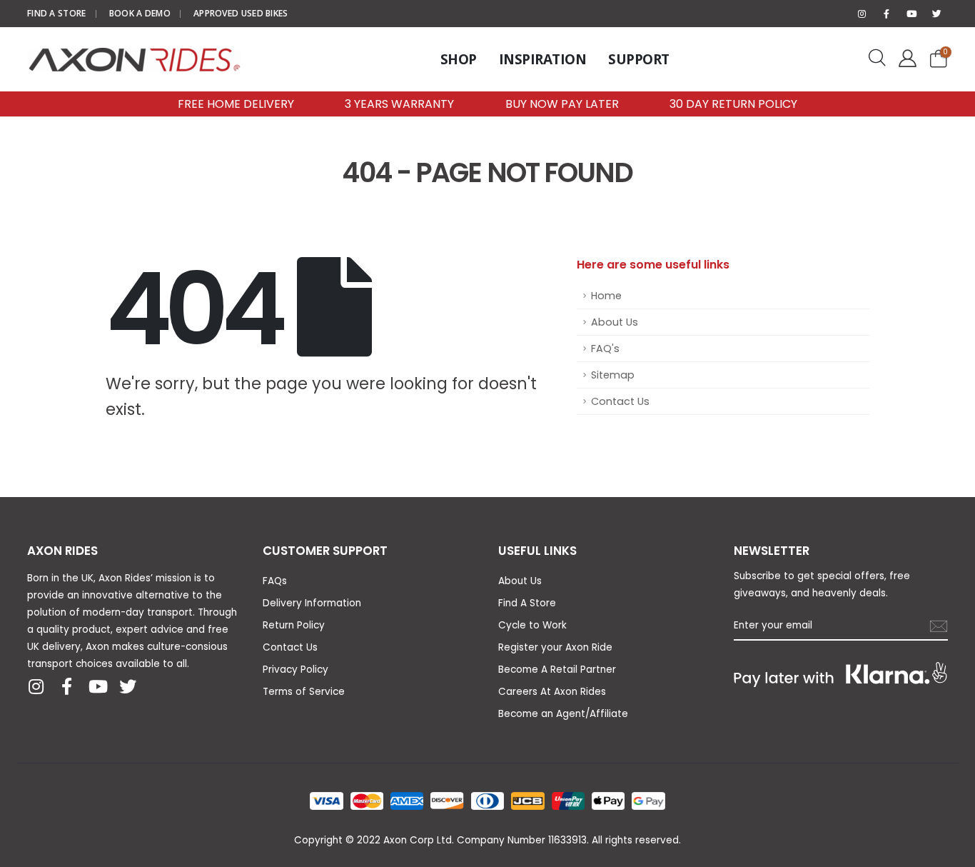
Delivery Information (312, 603)
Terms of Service (304, 691)
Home (606, 296)
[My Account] (905, 59)
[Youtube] (911, 13)
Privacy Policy (295, 669)
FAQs (275, 581)
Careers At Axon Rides (552, 691)
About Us (614, 322)
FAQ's (605, 348)
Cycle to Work (532, 625)
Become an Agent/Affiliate (563, 714)
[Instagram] (861, 13)
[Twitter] (936, 13)
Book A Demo (140, 13)
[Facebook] (886, 13)
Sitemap (613, 375)
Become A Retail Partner (557, 669)
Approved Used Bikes (240, 13)
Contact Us (620, 401)
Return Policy (294, 625)
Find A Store (56, 13)
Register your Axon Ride (555, 647)
